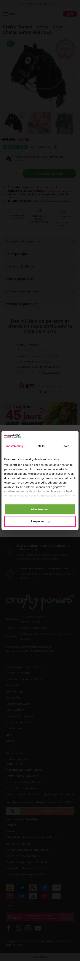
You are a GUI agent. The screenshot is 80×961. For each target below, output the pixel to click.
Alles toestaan (40, 509)
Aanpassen (38, 521)
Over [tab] (66, 446)
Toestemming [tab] (14, 446)
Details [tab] (40, 446)
